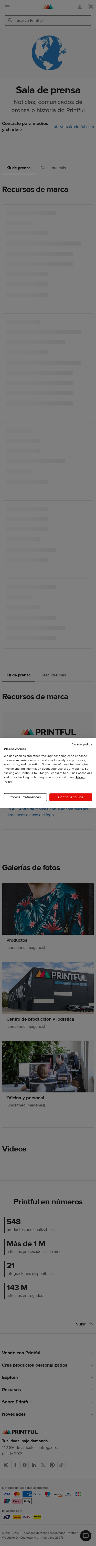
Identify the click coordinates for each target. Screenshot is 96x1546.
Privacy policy (81, 744)
